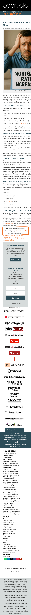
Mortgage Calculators (9, 526)
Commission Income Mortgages (11, 498)
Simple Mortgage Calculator (11, 550)
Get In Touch (15, 260)
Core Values (6, 519)
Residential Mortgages (9, 453)
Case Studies (6, 544)
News (4, 542)
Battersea (6, 606)
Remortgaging (7, 457)
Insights (5, 541)
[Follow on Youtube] (20, 559)
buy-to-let (9, 201)
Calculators (9, 546)
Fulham (21, 606)
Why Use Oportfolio (8, 522)
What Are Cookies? (15, 571)
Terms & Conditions (22, 570)
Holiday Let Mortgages (9, 491)
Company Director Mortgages (11, 502)
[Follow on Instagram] (17, 559)
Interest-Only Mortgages (10, 480)
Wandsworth (8, 610)
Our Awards (6, 535)
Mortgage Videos (8, 528)
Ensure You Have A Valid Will (11, 515)
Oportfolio (6, 595)
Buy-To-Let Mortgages (9, 461)
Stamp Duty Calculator (9, 552)
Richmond (12, 608)
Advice (6, 539)
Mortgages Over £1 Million (10, 471)
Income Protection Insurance (11, 509)
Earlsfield (16, 606)
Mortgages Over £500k (9, 470)
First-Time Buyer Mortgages (11, 465)
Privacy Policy (13, 570)
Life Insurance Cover (8, 506)
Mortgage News (26, 28)
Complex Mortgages (8, 478)
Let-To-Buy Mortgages (9, 484)
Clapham (11, 606)
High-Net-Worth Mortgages (11, 475)
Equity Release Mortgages (10, 482)
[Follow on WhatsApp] (5, 559)
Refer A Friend (7, 536)
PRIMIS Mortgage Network (11, 581)
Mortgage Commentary (14, 430)
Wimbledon (15, 610)
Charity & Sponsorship (9, 533)
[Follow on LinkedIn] (8, 559)
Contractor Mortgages (9, 487)
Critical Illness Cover (8, 507)
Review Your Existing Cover (10, 513)
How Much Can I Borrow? (10, 548)
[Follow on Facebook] (14, 559)
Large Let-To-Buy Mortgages (11, 486)
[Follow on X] (11, 559)
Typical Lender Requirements (12, 568)
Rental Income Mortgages (10, 500)
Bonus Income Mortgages (10, 496)
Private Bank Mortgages (9, 477)
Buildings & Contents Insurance (11, 511)
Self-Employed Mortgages (10, 494)
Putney (11, 605)
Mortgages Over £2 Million (10, 473)
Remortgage (17, 19)
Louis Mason (8, 28)
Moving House (7, 19)
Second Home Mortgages (10, 489)
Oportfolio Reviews (8, 524)
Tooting (23, 608)
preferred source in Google (20, 230)
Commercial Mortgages (9, 493)
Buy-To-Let (26, 19)
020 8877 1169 (13, 14)
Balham (21, 605)
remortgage (23, 123)
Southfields (17, 608)
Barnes (25, 605)
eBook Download (8, 531)
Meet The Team (7, 521)
